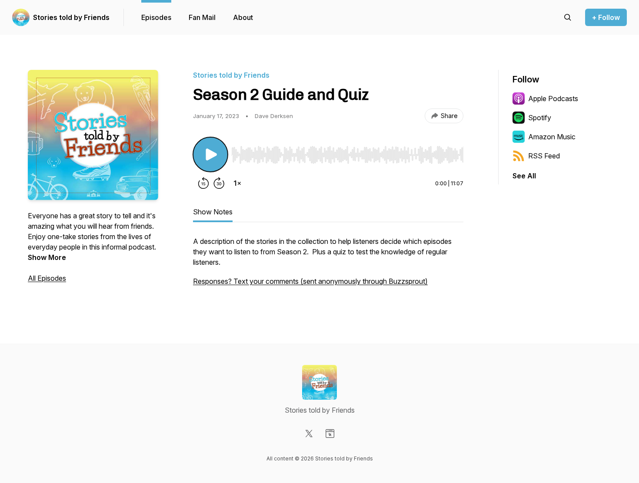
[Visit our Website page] (330, 433)
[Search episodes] (567, 17)
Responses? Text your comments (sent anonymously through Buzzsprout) (310, 281)
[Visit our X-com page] (309, 433)
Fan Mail (202, 17)
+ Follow (606, 17)
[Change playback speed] (237, 183)
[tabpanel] (328, 265)
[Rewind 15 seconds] (203, 183)
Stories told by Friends (71, 17)
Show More (47, 257)
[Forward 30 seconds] (219, 183)
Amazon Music (552, 136)
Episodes (156, 17)
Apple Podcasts (553, 98)
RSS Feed (544, 155)
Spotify (539, 117)
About (243, 17)
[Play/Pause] (210, 154)
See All (524, 175)
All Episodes (47, 278)
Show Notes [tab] (213, 211)
